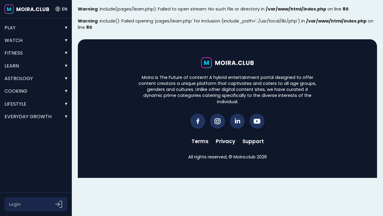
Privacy (225, 141)
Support (253, 141)
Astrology (18, 78)
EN (64, 9)
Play (10, 27)
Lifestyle (15, 103)
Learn (11, 65)
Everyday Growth (27, 116)
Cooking (15, 91)
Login (15, 204)
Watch (13, 40)
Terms (200, 141)
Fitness (13, 53)
